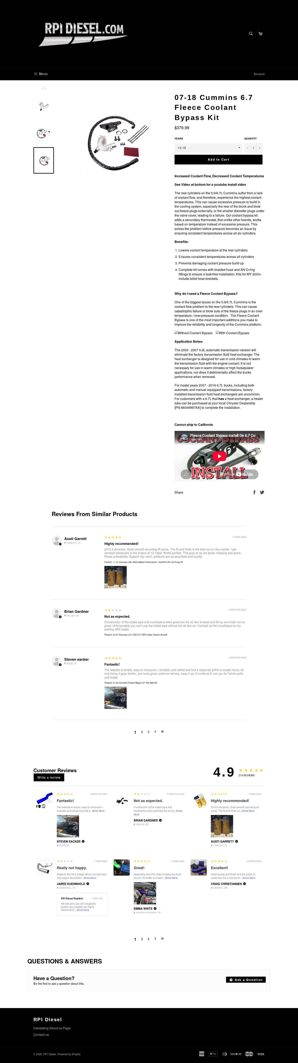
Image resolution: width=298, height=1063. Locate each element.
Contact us (41, 1034)
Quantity (250, 138)
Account (259, 74)
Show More (98, 810)
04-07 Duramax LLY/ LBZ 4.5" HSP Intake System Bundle (140, 634)
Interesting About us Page (52, 1028)
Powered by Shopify (68, 1054)
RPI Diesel (49, 1054)
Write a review (49, 777)
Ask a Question (248, 979)
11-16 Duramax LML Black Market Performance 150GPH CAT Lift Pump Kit (148, 562)
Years (179, 138)
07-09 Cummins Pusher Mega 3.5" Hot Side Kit (135, 682)
